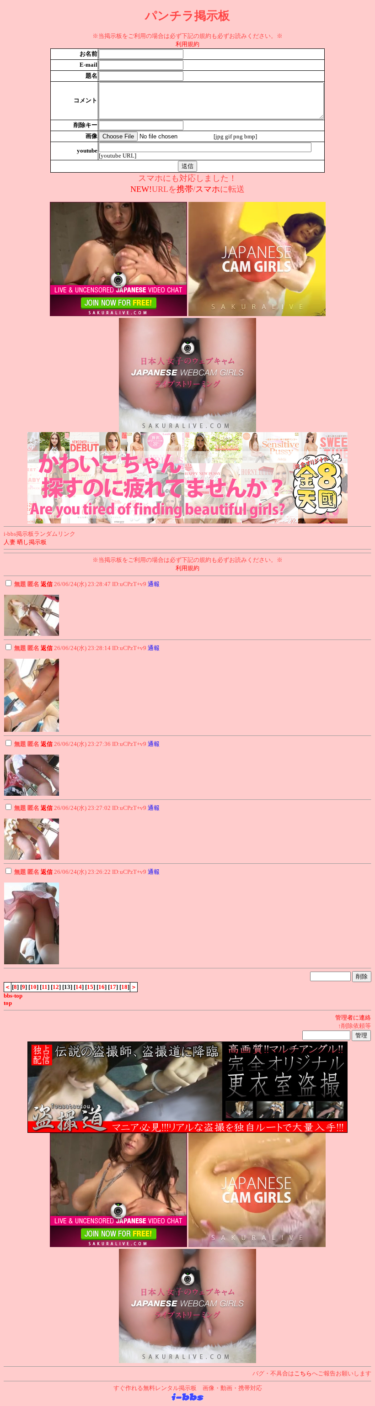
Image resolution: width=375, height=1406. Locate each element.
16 (101, 986)
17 (113, 986)
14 (78, 986)
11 (45, 986)
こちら (303, 1373)
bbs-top (13, 995)
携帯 (185, 189)
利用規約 (187, 44)
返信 (47, 584)
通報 (154, 584)
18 (124, 986)
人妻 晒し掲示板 (25, 542)
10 (33, 986)
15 (90, 986)
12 (56, 986)
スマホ (207, 189)
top (8, 1002)
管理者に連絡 (353, 1017)
